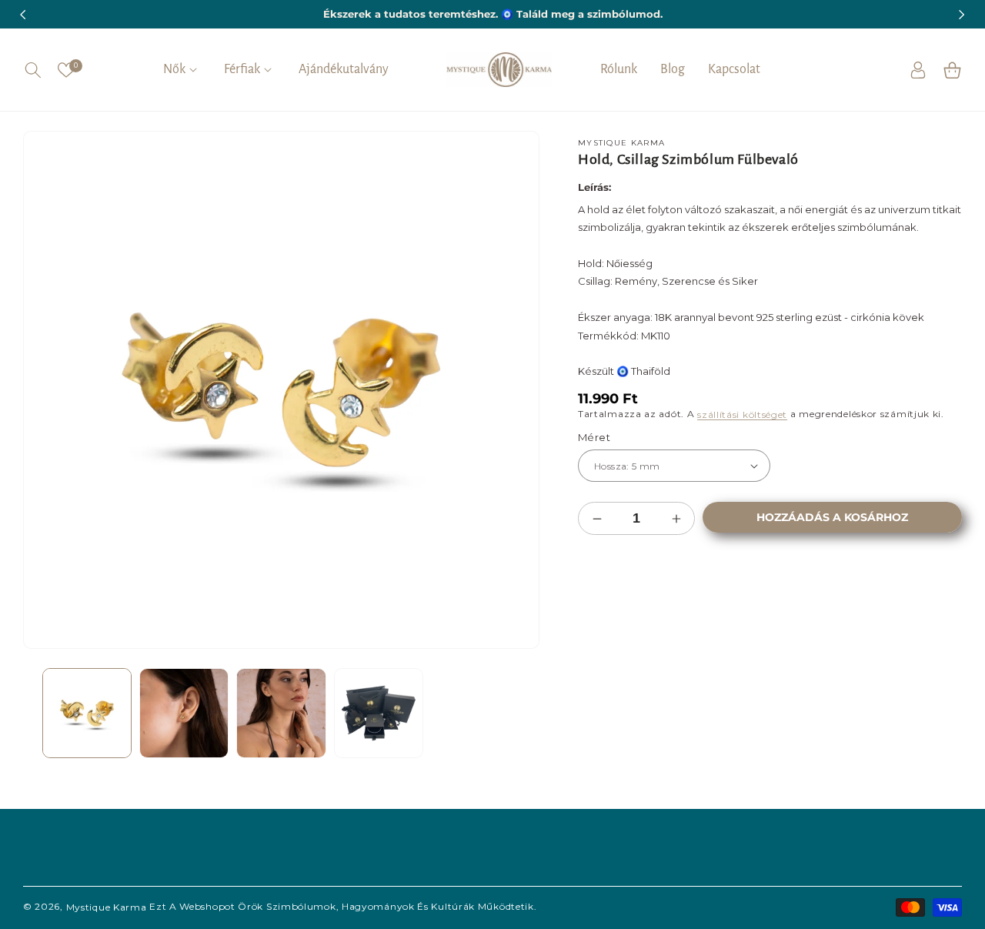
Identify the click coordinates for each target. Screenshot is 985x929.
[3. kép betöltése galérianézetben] (281, 712)
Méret (594, 437)
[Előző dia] (46, 712)
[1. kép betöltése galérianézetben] (87, 712)
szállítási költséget (742, 413)
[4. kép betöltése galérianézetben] (378, 712)
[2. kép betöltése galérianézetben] (184, 712)
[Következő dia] (516, 712)
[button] (32, 70)
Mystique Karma (106, 907)
